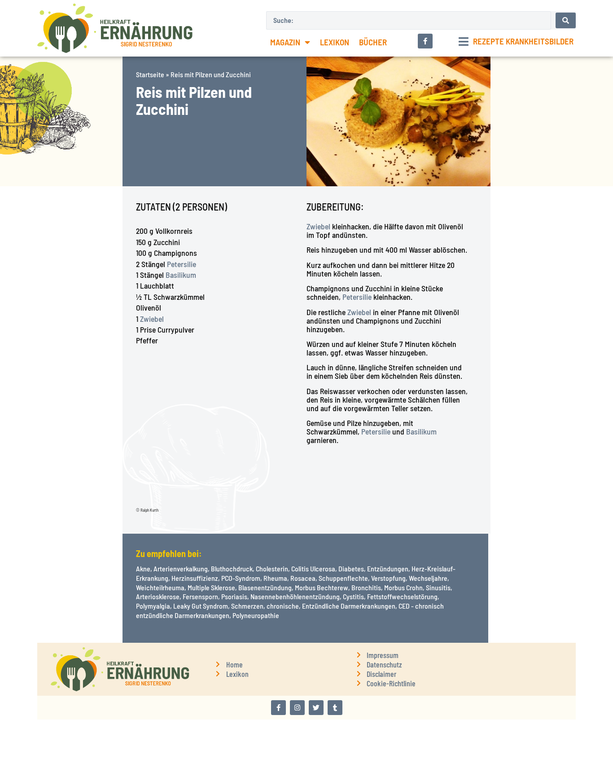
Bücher (373, 42)
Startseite (150, 74)
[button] (516, 41)
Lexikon (334, 42)
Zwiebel (152, 319)
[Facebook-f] (278, 707)
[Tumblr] (335, 707)
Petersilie (181, 264)
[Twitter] (316, 707)
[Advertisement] (61, 321)
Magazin (285, 42)
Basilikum (181, 275)
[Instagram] (297, 707)
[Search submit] (566, 20)
